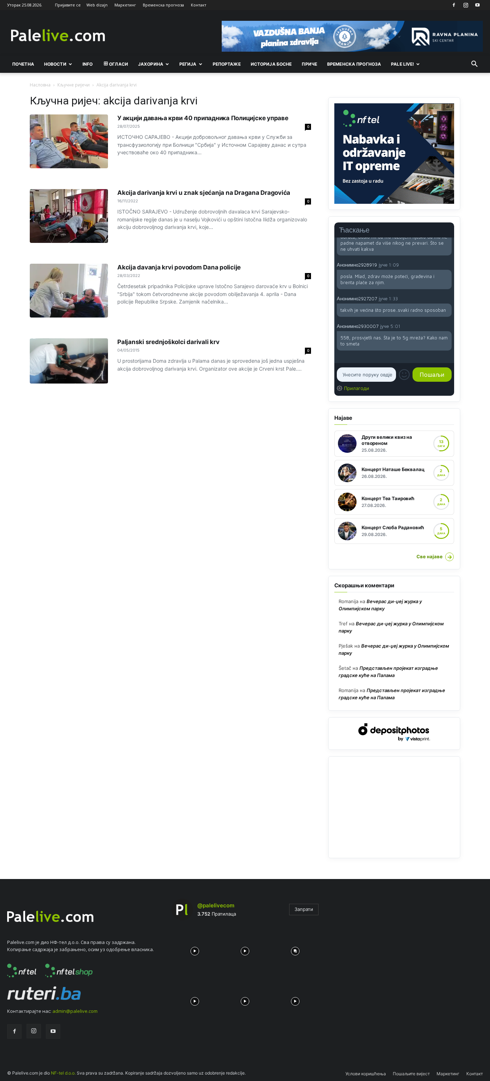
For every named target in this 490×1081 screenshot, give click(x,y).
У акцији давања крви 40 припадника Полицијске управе (202, 118)
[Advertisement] (394, 807)
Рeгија (188, 64)
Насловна (40, 85)
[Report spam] (448, 264)
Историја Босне (271, 64)
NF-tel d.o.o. (63, 1073)
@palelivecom (215, 905)
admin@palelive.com (75, 1011)
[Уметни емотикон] (404, 374)
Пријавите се (68, 5)
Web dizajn (97, 5)
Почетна (23, 64)
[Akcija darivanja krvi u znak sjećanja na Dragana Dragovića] (69, 216)
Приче (309, 64)
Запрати (304, 909)
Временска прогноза (163, 5)
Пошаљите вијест (411, 1073)
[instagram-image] (194, 949)
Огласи (118, 64)
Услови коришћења (365, 1073)
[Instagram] (465, 5)
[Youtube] (477, 5)
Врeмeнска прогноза (354, 64)
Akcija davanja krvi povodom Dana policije (179, 267)
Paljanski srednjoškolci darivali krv (168, 342)
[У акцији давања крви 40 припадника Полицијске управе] (69, 141)
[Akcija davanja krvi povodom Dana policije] (69, 291)
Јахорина (150, 64)
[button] (474, 65)
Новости (55, 64)
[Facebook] (453, 5)
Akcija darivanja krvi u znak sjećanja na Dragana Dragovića (203, 192)
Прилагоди (356, 388)
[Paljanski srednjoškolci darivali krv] (69, 361)
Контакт (198, 5)
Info (88, 64)
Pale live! (402, 64)
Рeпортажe (227, 64)
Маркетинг (125, 5)
